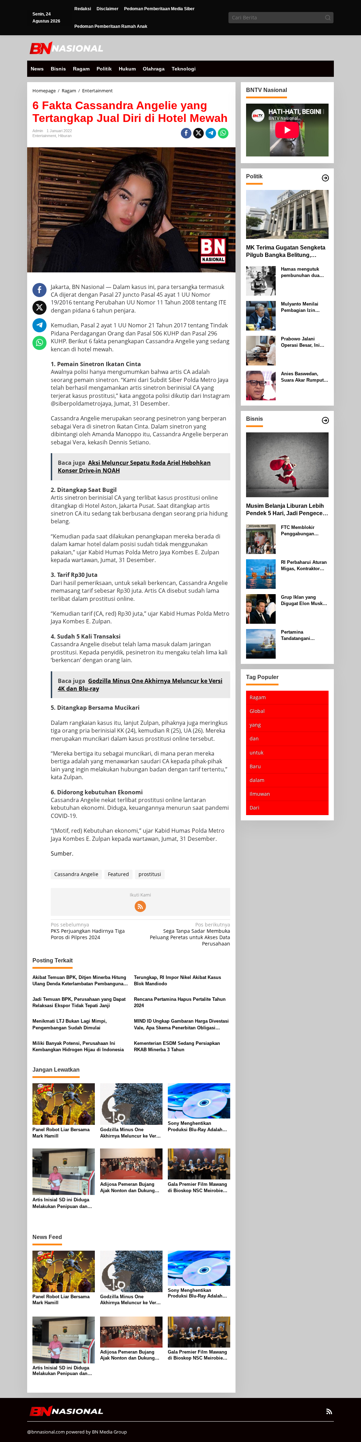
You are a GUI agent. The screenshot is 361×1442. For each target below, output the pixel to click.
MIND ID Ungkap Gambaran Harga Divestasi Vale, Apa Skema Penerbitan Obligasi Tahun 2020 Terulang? (181, 1024)
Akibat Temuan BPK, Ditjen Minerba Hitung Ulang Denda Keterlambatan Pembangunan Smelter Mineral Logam (79, 981)
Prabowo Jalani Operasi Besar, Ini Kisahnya (300, 342)
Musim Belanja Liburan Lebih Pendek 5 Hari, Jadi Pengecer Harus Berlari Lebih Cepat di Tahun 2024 (285, 510)
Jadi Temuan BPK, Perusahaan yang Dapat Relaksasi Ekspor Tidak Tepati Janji (79, 1002)
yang (255, 724)
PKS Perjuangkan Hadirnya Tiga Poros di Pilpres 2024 (88, 931)
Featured (118, 874)
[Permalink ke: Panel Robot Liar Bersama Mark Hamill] (63, 1104)
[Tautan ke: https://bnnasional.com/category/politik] (325, 178)
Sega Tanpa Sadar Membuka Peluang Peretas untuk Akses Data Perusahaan (190, 934)
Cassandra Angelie (76, 874)
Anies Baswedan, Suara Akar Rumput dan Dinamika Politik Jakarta (303, 377)
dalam (257, 780)
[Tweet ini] (198, 133)
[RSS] (140, 906)
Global (257, 711)
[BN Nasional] (66, 47)
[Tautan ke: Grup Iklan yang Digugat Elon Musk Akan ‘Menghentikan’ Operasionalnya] (261, 608)
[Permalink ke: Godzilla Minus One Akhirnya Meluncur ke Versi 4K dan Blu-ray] (131, 1104)
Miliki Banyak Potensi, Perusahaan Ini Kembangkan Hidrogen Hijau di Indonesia (78, 1046)
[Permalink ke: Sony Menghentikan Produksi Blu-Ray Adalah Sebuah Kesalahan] (199, 1100)
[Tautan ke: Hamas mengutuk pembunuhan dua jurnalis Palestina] (261, 280)
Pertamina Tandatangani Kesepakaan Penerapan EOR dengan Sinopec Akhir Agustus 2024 (302, 635)
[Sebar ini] (186, 133)
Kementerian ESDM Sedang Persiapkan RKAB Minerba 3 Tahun (177, 1046)
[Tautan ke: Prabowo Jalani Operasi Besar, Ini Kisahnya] (261, 350)
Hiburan (65, 136)
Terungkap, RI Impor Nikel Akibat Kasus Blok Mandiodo (177, 980)
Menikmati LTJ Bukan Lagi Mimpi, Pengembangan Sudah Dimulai (69, 1024)
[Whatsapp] (223, 133)
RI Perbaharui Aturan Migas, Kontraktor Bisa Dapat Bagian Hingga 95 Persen (304, 566)
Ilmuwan (260, 793)
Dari (254, 807)
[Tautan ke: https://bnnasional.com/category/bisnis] (325, 420)
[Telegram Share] (211, 133)
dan (254, 738)
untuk (256, 752)
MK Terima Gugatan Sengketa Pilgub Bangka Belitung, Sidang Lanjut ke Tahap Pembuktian (285, 252)
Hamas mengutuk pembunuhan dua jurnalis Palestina (300, 272)
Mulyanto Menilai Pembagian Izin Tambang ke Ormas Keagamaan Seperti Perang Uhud (302, 307)
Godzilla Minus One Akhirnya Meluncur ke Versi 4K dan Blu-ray (130, 1133)
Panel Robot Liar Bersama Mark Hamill (61, 1133)
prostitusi (150, 874)
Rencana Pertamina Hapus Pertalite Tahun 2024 (180, 1002)
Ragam (258, 697)
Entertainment (44, 136)
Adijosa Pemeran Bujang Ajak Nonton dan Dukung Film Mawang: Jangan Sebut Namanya (131, 1188)
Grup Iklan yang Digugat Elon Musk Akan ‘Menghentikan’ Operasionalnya (303, 600)
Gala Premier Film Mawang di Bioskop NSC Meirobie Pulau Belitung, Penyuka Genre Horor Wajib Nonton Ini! (197, 1188)
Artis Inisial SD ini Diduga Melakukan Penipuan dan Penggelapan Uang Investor (62, 1203)
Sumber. (62, 853)
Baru (255, 766)
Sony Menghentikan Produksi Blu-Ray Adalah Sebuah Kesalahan (195, 1127)
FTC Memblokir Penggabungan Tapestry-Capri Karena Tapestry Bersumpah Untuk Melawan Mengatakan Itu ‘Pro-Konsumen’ (304, 531)
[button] (328, 18)
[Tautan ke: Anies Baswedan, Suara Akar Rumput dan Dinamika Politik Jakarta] (261, 385)
